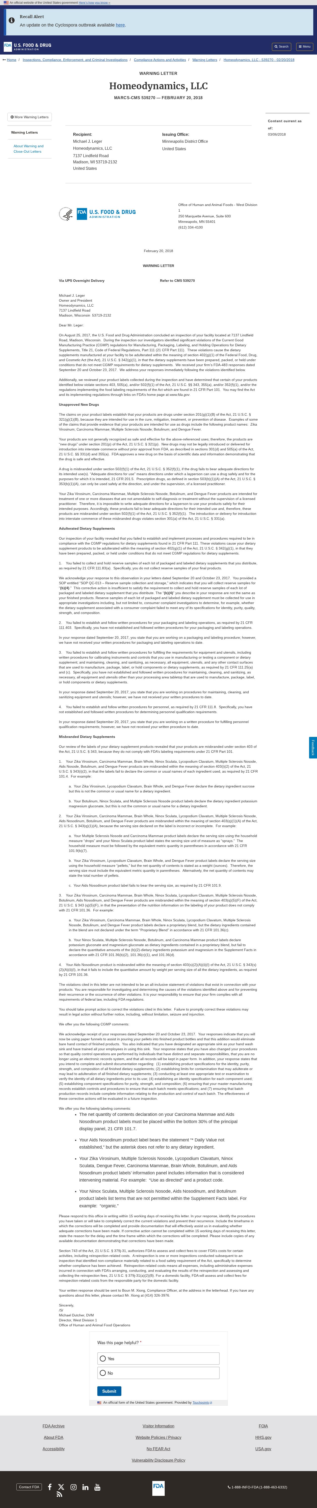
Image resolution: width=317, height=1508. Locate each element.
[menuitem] (287, 129)
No (110, 1373)
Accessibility (54, 1449)
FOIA (263, 1426)
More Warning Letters (31, 117)
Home (11, 60)
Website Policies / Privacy (158, 1437)
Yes (111, 1359)
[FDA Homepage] (27, 47)
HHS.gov (263, 1437)
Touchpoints (201, 1402)
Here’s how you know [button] (93, 2)
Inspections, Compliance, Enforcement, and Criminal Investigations (75, 60)
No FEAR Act (158, 1449)
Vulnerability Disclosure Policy (158, 1460)
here (120, 25)
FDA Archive (54, 1426)
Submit (109, 1391)
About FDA (53, 1437)
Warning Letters (204, 60)
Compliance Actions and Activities (160, 60)
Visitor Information (158, 1426)
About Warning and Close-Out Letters (29, 149)
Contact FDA (29, 1487)
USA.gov (263, 1449)
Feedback (313, 747)
